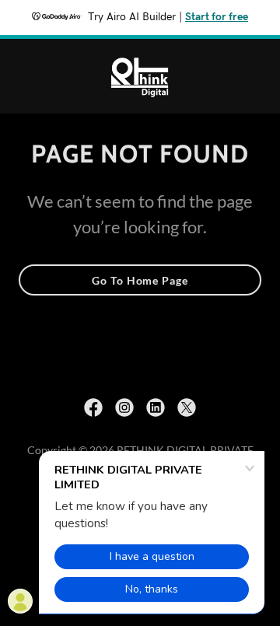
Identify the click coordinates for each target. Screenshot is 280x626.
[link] (140, 76)
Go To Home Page (139, 280)
